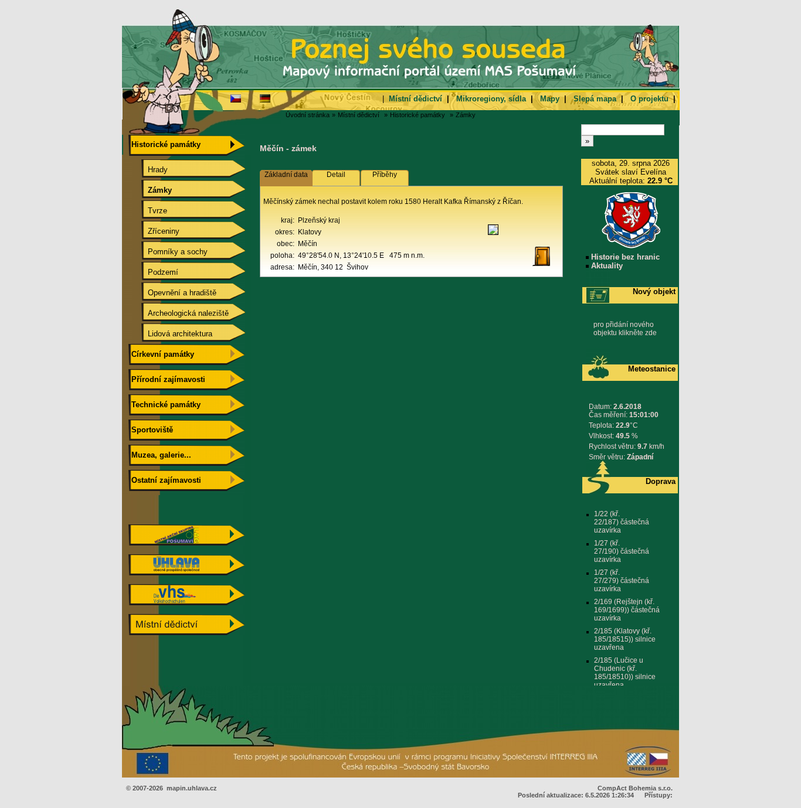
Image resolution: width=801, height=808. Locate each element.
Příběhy (384, 174)
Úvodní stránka (308, 114)
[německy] (265, 97)
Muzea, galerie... (160, 455)
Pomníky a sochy (168, 251)
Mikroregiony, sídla (491, 98)
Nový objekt (654, 291)
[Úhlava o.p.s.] (186, 572)
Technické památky (165, 404)
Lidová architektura (170, 333)
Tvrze (148, 210)
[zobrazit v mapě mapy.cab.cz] (493, 235)
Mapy (549, 98)
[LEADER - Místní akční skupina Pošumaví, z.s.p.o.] (186, 542)
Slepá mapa (594, 98)
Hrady (148, 169)
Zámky (466, 114)
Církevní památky (161, 354)
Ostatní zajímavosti (165, 480)
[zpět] (545, 266)
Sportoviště (151, 429)
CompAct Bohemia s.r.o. (635, 788)
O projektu (649, 98)
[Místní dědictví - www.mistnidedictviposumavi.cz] (186, 632)
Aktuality (606, 265)
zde (651, 333)
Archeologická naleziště (179, 313)
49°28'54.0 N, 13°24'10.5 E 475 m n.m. (361, 255)
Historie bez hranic (624, 257)
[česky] (235, 97)
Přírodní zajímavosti (167, 379)
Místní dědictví (415, 98)
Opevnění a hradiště (172, 292)
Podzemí (153, 272)
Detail (336, 174)
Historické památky (417, 114)
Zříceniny (154, 231)
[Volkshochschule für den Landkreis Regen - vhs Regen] (186, 602)
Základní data (286, 174)
